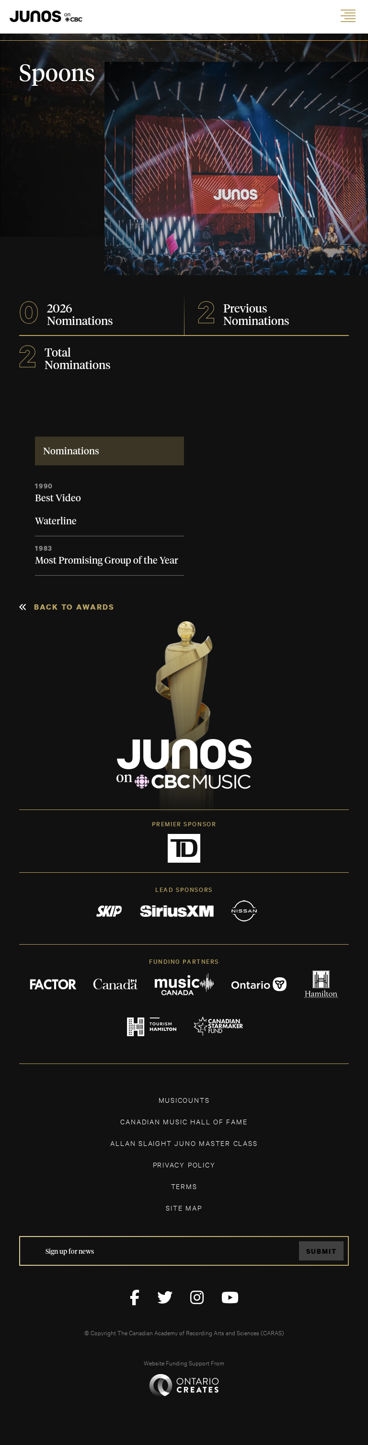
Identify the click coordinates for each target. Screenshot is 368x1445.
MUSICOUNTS (184, 1099)
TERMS (184, 1186)
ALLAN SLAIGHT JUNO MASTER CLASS (183, 1142)
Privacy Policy (184, 1164)
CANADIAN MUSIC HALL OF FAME (183, 1121)
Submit (321, 1251)
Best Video (58, 498)
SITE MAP (184, 1207)
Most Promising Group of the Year (106, 561)
